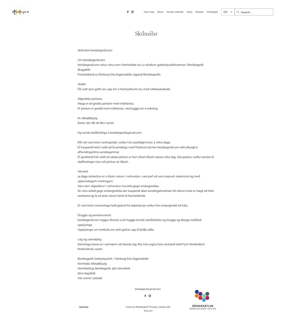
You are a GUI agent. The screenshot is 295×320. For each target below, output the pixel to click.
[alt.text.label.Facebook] (127, 11)
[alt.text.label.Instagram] (132, 11)
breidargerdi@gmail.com (126, 132)
